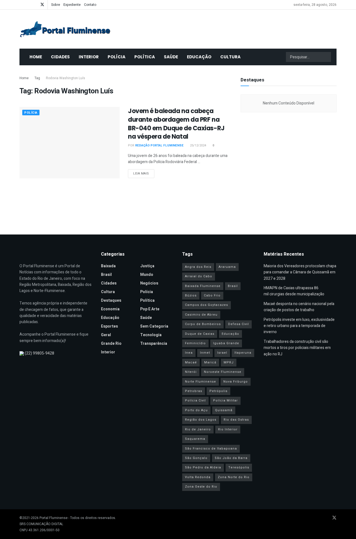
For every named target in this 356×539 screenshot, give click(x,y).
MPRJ (229, 362)
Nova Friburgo (235, 381)
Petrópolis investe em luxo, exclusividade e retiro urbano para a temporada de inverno (299, 326)
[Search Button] (326, 57)
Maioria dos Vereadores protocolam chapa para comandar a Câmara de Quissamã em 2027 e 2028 (300, 272)
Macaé (191, 362)
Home (35, 57)
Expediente (72, 4)
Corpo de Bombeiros (203, 324)
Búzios (191, 295)
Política (144, 57)
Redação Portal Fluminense (159, 145)
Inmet (205, 352)
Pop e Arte (149, 309)
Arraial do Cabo (198, 276)
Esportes (109, 326)
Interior (89, 57)
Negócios (149, 283)
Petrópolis (218, 391)
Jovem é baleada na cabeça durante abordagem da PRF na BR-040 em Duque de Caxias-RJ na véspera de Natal (176, 124)
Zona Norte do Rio (233, 477)
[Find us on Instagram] (34, 4)
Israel (222, 352)
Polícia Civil (195, 400)
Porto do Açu (196, 410)
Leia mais (143, 173)
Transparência (153, 343)
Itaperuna (242, 352)
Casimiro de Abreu (201, 314)
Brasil (106, 275)
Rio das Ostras (236, 419)
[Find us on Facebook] (21, 4)
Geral (106, 335)
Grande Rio (111, 343)
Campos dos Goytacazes (206, 305)
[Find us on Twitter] (42, 4)
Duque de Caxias (199, 333)
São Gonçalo (196, 458)
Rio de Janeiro (198, 429)
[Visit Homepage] (65, 29)
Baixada (108, 266)
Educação (199, 57)
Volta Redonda (198, 477)
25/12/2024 (197, 145)
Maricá (210, 362)
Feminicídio (195, 343)
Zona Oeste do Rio (201, 486)
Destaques (111, 300)
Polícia (116, 57)
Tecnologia (151, 335)
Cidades (60, 57)
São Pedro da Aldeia (203, 467)
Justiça (147, 266)
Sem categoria (154, 326)
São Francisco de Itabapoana (211, 448)
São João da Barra (231, 458)
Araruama (227, 266)
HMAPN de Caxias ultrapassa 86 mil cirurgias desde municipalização (294, 291)
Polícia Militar (225, 400)
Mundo (146, 275)
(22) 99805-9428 (39, 353)
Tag (37, 78)
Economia (110, 309)
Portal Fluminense (53, 517)
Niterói (191, 372)
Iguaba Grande (226, 343)
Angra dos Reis (198, 266)
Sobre (55, 4)
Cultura (230, 57)
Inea (189, 352)
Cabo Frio (212, 295)
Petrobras (193, 391)
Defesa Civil (238, 324)
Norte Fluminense (200, 381)
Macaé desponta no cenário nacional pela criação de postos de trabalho (299, 307)
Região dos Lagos (200, 419)
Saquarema (195, 438)
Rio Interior (228, 429)
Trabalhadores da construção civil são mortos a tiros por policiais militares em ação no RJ (297, 348)
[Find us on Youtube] (27, 4)
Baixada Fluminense (203, 286)
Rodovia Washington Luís (65, 78)
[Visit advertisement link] (289, 170)
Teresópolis (238, 467)
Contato (90, 4)
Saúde (171, 57)
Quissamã (224, 410)
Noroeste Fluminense (222, 372)
